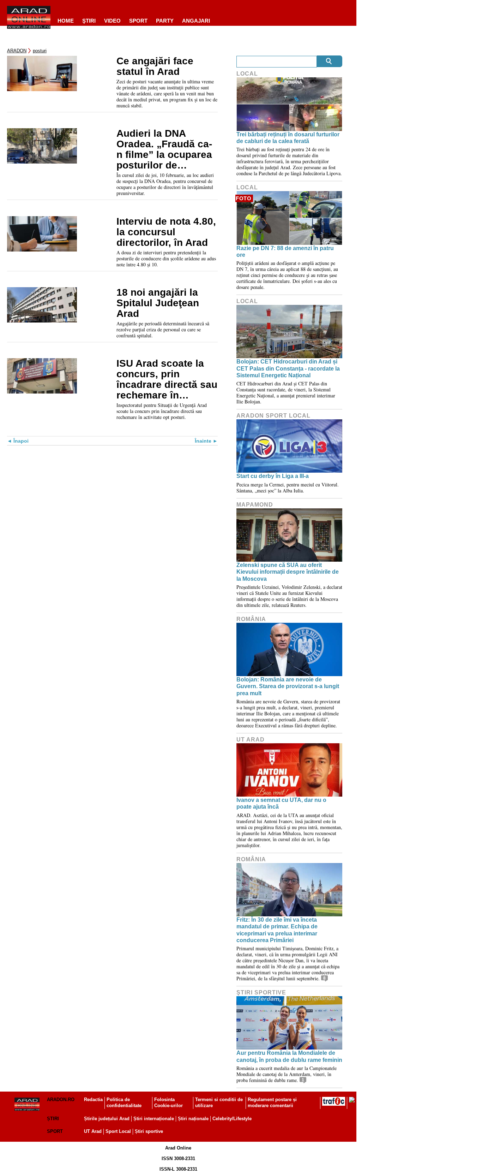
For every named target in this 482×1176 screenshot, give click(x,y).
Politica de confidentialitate (124, 1102)
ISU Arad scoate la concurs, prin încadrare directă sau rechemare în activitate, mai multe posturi (166, 379)
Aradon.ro (60, 1099)
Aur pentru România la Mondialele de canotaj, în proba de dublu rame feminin (289, 1056)
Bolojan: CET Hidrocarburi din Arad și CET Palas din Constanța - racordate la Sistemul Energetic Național (288, 368)
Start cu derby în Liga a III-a (272, 476)
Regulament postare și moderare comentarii (272, 1102)
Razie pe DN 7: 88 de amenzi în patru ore (285, 251)
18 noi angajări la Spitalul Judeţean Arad (157, 303)
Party (165, 21)
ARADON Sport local (273, 416)
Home (66, 21)
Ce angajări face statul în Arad (154, 66)
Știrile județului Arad (106, 1118)
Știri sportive (149, 1131)
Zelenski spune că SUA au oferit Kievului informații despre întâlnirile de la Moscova (287, 571)
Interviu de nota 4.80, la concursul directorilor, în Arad (166, 232)
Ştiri (89, 21)
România (251, 619)
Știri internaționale (153, 1118)
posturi (40, 50)
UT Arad (250, 740)
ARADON (16, 50)
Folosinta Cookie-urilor (168, 1102)
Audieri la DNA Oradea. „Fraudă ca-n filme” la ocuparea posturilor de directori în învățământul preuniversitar (164, 149)
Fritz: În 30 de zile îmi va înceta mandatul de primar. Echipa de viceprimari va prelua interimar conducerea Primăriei (277, 930)
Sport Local (118, 1131)
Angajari (196, 21)
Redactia (93, 1099)
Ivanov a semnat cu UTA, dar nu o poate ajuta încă (281, 803)
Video (112, 21)
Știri (53, 1118)
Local (247, 74)
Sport (138, 21)
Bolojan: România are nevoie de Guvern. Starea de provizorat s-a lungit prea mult (287, 686)
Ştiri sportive (261, 992)
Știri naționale (193, 1118)
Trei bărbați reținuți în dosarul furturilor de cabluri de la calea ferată (287, 137)
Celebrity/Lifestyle (232, 1118)
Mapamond (254, 505)
